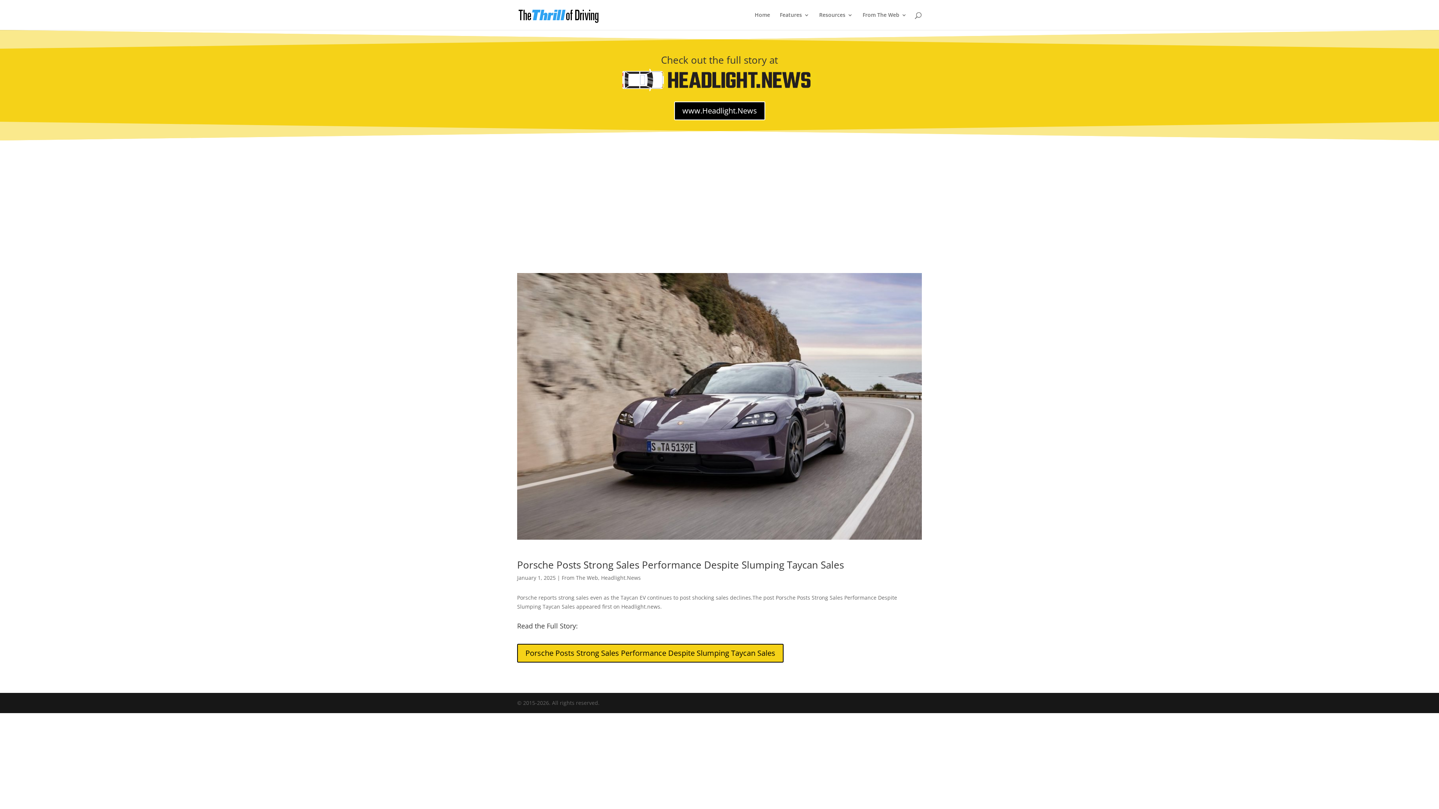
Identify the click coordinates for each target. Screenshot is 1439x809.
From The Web (881, 15)
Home (762, 15)
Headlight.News (621, 577)
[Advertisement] (719, 196)
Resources (832, 15)
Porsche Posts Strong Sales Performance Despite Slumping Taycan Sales (650, 653)
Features (791, 15)
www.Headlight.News (719, 111)
